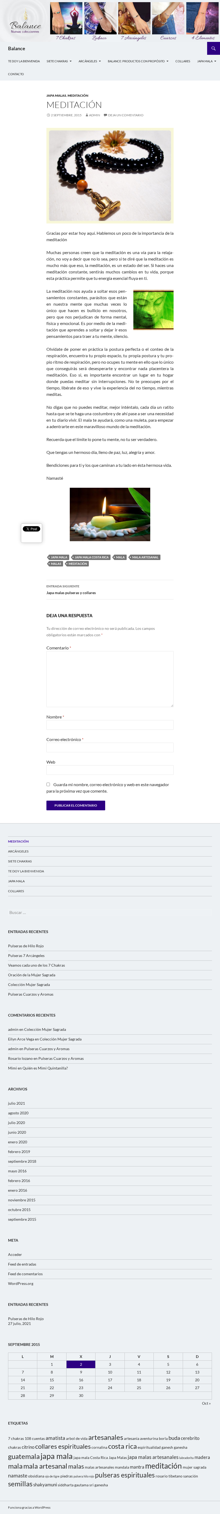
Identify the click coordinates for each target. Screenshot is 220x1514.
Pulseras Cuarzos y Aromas (30, 994)
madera (202, 1457)
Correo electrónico (64, 739)
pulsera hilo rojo (84, 1476)
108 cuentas (35, 1438)
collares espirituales (63, 1446)
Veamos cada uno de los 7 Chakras (36, 965)
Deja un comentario (126, 115)
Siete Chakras (57, 61)
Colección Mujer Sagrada (29, 984)
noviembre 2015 (21, 1200)
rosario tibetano (169, 1476)
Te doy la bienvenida (24, 61)
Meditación (18, 841)
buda (174, 1437)
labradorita (186, 1457)
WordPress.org (20, 1283)
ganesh (167, 1447)
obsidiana (36, 1476)
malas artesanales (99, 1467)
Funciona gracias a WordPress (29, 1507)
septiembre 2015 (22, 1219)
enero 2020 (17, 1142)
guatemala (24, 1456)
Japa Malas (118, 1457)
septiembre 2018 (22, 1161)
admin (94, 115)
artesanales (105, 1437)
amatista (55, 1438)
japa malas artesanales (153, 1457)
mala (120, 557)
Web (50, 761)
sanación (190, 1476)
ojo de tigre (52, 1476)
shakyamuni (45, 1484)
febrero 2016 (19, 1180)
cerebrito (190, 1438)
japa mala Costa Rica (92, 557)
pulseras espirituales (125, 1475)
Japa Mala (204, 61)
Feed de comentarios (25, 1273)
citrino (28, 1447)
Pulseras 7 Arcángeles (26, 955)
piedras (66, 1476)
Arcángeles (88, 61)
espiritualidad (149, 1447)
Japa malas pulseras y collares (71, 589)
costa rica (122, 1446)
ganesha (180, 1447)
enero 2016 (17, 1190)
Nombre (55, 716)
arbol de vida (76, 1438)
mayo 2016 (17, 1171)
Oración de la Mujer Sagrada (31, 975)
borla (163, 1438)
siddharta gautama (73, 1485)
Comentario (58, 647)
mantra (137, 1467)
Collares (182, 61)
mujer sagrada (194, 1467)
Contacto (16, 74)
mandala (122, 1467)
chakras (14, 1447)
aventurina (149, 1438)
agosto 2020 (18, 1113)
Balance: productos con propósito (136, 61)
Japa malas (56, 95)
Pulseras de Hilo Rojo (26, 946)
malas (56, 563)
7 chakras (16, 1438)
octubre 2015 (19, 1209)
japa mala (59, 557)
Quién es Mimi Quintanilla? (45, 1068)
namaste (17, 1476)
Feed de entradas (22, 1264)
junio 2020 (17, 1132)
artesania (131, 1438)
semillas (20, 1484)
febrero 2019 (19, 1151)
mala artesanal (145, 557)
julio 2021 (16, 1103)
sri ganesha (98, 1485)
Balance (16, 48)
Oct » (206, 1403)
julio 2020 (16, 1122)
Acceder (15, 1254)
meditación (78, 95)
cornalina (99, 1447)
